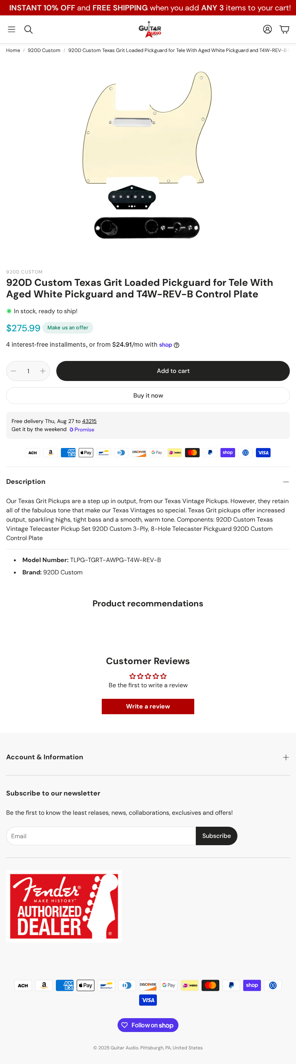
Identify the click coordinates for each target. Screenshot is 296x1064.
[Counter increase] (43, 371)
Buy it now (148, 395)
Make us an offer (67, 327)
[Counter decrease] (13, 371)
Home (13, 50)
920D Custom (44, 50)
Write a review (148, 706)
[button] (11, 29)
